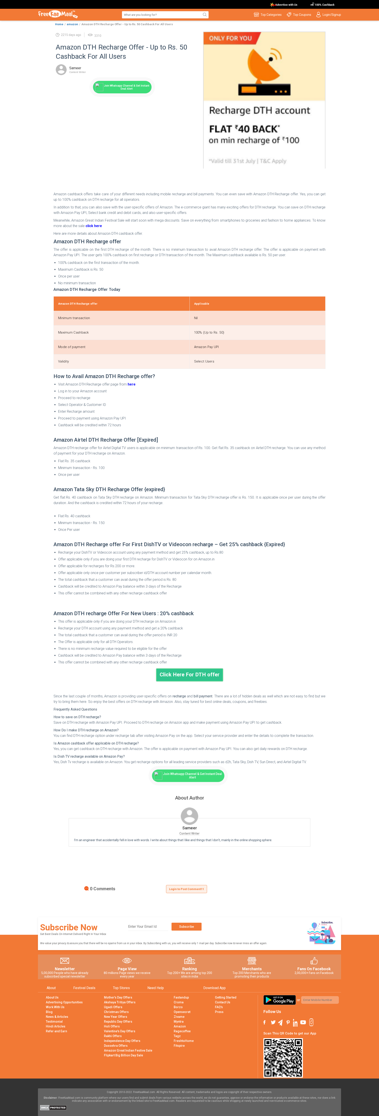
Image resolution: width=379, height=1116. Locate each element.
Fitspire (179, 1045)
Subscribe (186, 926)
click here (94, 226)
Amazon (180, 1026)
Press (219, 1012)
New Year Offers (115, 1016)
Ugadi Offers (113, 1007)
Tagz (177, 1036)
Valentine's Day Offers (119, 1031)
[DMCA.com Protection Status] (53, 1109)
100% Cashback (324, 4)
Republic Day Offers (118, 1021)
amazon (72, 24)
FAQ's (219, 1007)
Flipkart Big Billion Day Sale (123, 1055)
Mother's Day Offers (118, 997)
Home (59, 24)
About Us (52, 997)
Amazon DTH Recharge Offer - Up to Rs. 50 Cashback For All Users (127, 24)
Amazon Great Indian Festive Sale (128, 1050)
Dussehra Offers (116, 1045)
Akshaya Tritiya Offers (120, 1002)
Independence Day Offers (122, 1041)
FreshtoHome (184, 1041)
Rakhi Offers (113, 1036)
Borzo (178, 1007)
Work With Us (55, 1007)
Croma (179, 1002)
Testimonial (54, 1021)
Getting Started (225, 997)
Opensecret (182, 1012)
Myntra (179, 1021)
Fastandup (181, 997)
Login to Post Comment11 (186, 889)
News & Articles (57, 1016)
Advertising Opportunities (64, 1002)
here (132, 384)
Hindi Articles (55, 1026)
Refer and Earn (56, 1031)
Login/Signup (332, 14)
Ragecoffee (182, 1031)
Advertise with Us (286, 4)
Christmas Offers (116, 1012)
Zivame (179, 1016)
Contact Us (222, 1002)
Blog (49, 1012)
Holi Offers (112, 1026)
